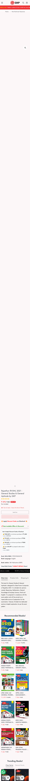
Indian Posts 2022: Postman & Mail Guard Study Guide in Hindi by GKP (7, 721)
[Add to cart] (9, 633)
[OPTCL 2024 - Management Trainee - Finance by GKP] (22, 682)
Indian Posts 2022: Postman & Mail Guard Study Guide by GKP (7, 667)
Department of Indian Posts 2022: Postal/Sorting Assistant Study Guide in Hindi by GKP (7, 749)
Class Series (9, 765)
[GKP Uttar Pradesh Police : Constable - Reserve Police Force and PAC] (22, 737)
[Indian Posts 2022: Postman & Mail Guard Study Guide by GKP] (7, 655)
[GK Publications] (15, 2)
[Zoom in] (25, 48)
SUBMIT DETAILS (18, 566)
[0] (27, 3)
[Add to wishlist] (6, 633)
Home (6, 12)
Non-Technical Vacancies (18, 12)
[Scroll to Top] (27, 772)
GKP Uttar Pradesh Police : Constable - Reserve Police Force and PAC (21, 749)
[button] (5, 499)
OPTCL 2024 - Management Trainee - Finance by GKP (22, 694)
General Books (19, 765)
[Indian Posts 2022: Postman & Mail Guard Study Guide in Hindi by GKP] (7, 709)
